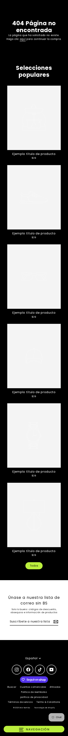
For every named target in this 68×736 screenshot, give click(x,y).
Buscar (11, 687)
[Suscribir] (55, 622)
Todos (34, 565)
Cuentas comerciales (33, 687)
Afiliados (55, 687)
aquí (23, 39)
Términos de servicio (20, 702)
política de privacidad (34, 697)
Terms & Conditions (48, 702)
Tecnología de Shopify (44, 708)
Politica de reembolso (34, 692)
